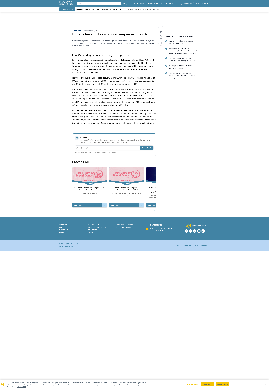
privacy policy (114, 152)
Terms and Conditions (124, 225)
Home (178, 245)
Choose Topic (65, 9)
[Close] (265, 384)
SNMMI (157, 9)
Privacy (90, 232)
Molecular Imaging (148, 9)
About (61, 227)
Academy (151, 3)
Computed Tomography (134, 9)
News (196, 245)
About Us (187, 245)
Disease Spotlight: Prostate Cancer (111, 9)
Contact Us (63, 230)
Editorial (62, 232)
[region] (134, 384)
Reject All (207, 384)
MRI (124, 9)
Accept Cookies (222, 384)
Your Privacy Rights (123, 227)
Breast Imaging (89, 9)
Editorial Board (93, 225)
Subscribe (145, 148)
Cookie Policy (21, 387)
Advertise (63, 225)
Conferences (160, 3)
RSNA (97, 9)
